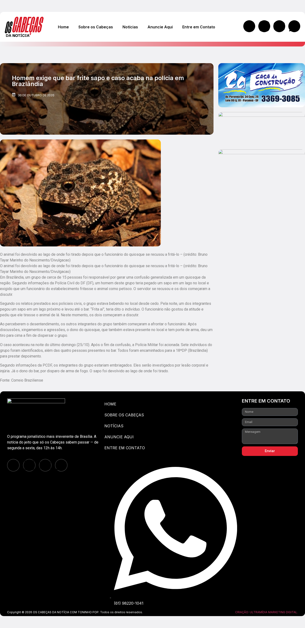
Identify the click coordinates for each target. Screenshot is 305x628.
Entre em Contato (198, 27)
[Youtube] (279, 26)
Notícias (130, 27)
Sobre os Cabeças (95, 27)
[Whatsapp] (294, 26)
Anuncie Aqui (160, 27)
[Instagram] (264, 26)
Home (63, 27)
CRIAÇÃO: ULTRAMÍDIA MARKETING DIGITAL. (266, 612)
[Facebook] (249, 26)
